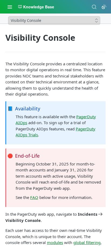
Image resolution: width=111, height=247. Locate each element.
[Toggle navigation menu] (9, 6)
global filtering (86, 242)
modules (55, 242)
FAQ (34, 197)
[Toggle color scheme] (104, 6)
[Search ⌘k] (94, 6)
